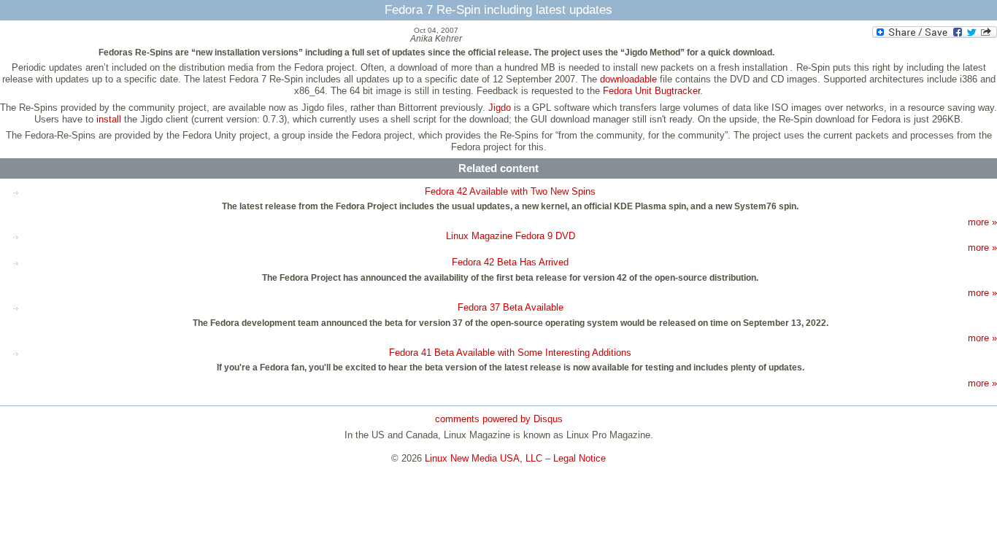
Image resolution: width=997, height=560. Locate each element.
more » (982, 222)
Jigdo (499, 107)
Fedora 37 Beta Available (510, 307)
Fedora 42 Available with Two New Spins (510, 191)
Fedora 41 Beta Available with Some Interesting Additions (510, 352)
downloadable (628, 79)
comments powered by (499, 418)
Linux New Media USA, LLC (483, 458)
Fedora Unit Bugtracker (651, 90)
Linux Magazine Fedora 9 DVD (510, 235)
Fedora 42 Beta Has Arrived (510, 262)
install (108, 119)
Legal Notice (579, 458)
